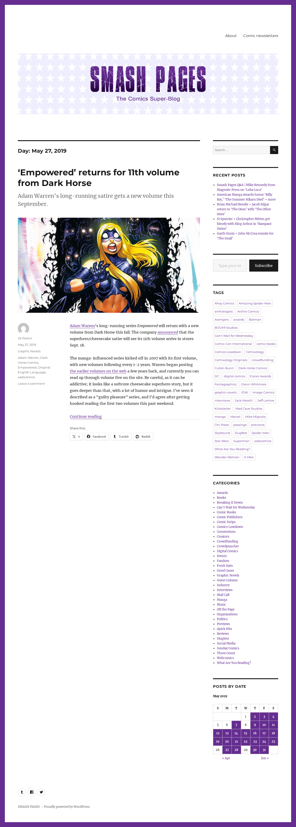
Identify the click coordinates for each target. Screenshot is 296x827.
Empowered (27, 367)
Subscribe (264, 265)
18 (273, 733)
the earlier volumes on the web (98, 371)
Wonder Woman (227, 457)
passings (240, 425)
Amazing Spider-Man (255, 303)
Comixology (255, 352)
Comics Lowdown (228, 352)
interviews (222, 400)
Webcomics (225, 658)
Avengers (222, 319)
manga (220, 416)
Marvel (235, 416)
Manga (222, 600)
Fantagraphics (225, 384)
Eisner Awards (260, 376)
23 (255, 741)
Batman (255, 319)
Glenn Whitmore (253, 384)
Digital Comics (227, 551)
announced (167, 332)
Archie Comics (248, 311)
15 (245, 733)
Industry (223, 585)
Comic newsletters (260, 36)
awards (238, 319)
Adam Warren (82, 325)
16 (255, 733)
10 (264, 725)
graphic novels (226, 392)
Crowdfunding (227, 541)
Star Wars (222, 441)
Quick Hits (224, 629)
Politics (222, 619)
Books (221, 498)
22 (245, 741)
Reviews (223, 634)
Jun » (265, 758)
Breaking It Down (230, 503)
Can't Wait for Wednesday (234, 336)
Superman (241, 441)
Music (221, 605)
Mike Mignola (255, 416)
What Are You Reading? (232, 449)
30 (255, 750)
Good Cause (225, 571)
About (231, 36)
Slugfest (241, 433)
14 (236, 733)
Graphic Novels (29, 351)
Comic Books (226, 512)
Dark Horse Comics (252, 368)
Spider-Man (260, 433)
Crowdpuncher (228, 546)
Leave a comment (31, 383)
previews (258, 425)
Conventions (226, 532)
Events (222, 556)
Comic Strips (226, 522)
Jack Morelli (244, 400)
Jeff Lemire (265, 400)
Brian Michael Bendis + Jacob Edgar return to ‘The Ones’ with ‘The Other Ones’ (244, 209)
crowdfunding (262, 360)
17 (264, 733)
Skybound (222, 433)
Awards (222, 493)
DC (217, 376)
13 (226, 733)
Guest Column (227, 580)
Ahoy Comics (224, 303)
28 (236, 750)
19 (217, 741)
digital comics (234, 376)
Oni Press (222, 425)
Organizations (227, 614)
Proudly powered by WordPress (67, 807)
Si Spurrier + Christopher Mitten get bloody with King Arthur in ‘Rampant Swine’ (244, 224)
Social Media (226, 643)
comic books (266, 344)
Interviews (225, 590)
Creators (223, 537)
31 (264, 750)
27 (227, 750)
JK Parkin (25, 338)
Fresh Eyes (225, 566)
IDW (244, 392)
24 (264, 741)
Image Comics (263, 392)
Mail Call (223, 595)
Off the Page (225, 609)
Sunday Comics (228, 648)
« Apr (226, 758)
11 (273, 725)
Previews (223, 624)
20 (227, 741)
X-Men (249, 457)
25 (273, 741)
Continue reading (86, 416)
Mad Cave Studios (248, 408)
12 (217, 733)
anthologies (224, 311)
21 (236, 741)
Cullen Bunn (224, 368)
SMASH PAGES (29, 807)
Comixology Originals (231, 360)
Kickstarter (223, 408)
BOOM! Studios (226, 327)
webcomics (26, 377)
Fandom (223, 561)
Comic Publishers (230, 517)
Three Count (226, 653)
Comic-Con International (233, 344)
